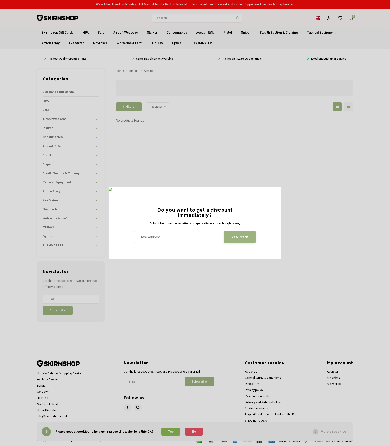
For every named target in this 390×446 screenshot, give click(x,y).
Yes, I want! (240, 237)
